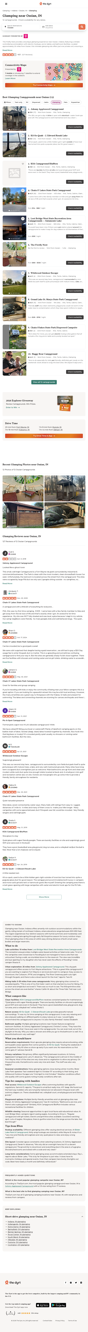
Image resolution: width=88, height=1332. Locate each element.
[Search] (82, 27)
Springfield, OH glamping (19, 1229)
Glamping (56, 102)
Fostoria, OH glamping (17, 1242)
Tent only (18, 102)
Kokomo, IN (24, 430)
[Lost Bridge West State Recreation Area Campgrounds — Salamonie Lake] (44, 228)
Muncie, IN (56, 427)
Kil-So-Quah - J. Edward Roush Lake (19, 869)
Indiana (14, 11)
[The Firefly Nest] (44, 254)
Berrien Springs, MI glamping (20, 1232)
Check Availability (75, 127)
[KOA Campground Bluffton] (44, 173)
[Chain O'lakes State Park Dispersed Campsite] (44, 337)
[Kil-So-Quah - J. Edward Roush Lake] (44, 145)
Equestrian (75, 102)
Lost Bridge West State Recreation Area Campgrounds (57, 950)
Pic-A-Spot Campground (14, 720)
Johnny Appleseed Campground (18, 563)
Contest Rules (47, 1320)
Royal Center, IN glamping (19, 1235)
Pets (65, 102)
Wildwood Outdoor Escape (15, 756)
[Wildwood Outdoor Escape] (44, 282)
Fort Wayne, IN (22, 427)
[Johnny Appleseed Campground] (44, 118)
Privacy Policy (60, 1320)
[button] (6, 4)
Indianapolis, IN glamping (19, 1224)
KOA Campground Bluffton (15, 832)
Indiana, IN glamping (17, 1222)
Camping (6, 11)
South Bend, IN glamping (18, 1237)
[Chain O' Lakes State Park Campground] (44, 199)
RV (27, 102)
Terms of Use (72, 1320)
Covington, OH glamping (18, 1245)
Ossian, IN (23, 11)
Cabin (46, 102)
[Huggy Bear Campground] (44, 363)
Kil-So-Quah (54, 1045)
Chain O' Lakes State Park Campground (21, 602)
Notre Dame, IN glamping (19, 1227)
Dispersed (36, 102)
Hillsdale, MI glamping (17, 1240)
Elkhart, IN (58, 430)
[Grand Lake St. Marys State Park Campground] (44, 309)
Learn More (10, 78)
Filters (8, 102)
